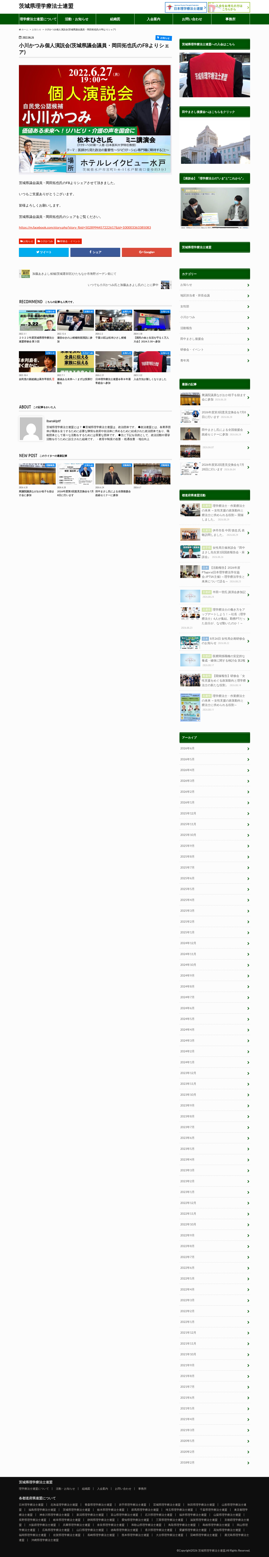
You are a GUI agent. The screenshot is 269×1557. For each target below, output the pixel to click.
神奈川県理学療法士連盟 (55, 1514)
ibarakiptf (53, 421)
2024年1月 (187, 1062)
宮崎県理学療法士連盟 (204, 1535)
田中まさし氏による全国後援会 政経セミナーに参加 (222, 432)
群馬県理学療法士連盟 (145, 1509)
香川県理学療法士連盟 (158, 1530)
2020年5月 (187, 1440)
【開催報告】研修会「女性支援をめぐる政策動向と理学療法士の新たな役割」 (224, 680)
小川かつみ (46, 241)
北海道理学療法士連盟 (64, 1504)
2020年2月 (187, 1451)
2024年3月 (187, 1040)
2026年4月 (187, 770)
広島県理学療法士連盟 (56, 1530)
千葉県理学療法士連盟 (213, 1509)
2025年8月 (187, 856)
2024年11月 (188, 954)
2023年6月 (187, 1137)
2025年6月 (187, 878)
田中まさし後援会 (192, 338)
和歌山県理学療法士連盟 (146, 1524)
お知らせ (28, 241)
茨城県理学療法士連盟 (46, 5)
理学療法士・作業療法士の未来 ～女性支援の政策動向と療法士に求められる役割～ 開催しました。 (223, 512)
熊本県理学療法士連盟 (135, 1535)
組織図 (115, 19)
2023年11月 (188, 1083)
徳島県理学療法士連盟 (124, 1530)
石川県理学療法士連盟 (158, 1514)
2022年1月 (187, 1322)
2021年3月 (187, 1430)
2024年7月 (187, 997)
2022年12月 (188, 1203)
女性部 (184, 306)
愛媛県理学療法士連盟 (193, 1530)
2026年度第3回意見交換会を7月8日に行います (224, 414)
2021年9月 (187, 1365)
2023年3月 (187, 1170)
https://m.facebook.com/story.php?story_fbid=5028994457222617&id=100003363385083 (85, 227)
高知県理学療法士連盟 (227, 1530)
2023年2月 (187, 1181)
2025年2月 (187, 921)
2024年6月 (187, 1008)
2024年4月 (187, 1029)
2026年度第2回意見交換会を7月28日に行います (223, 467)
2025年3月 (187, 910)
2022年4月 (187, 1289)
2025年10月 (188, 835)
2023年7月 (187, 1127)
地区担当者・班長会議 (195, 295)
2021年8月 (187, 1376)
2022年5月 (187, 1278)
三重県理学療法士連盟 (169, 1519)
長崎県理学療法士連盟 (101, 1535)
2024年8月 (187, 986)
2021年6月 (187, 1397)
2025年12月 (188, 813)
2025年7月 (187, 867)
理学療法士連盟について (38, 19)
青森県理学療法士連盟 (98, 1504)
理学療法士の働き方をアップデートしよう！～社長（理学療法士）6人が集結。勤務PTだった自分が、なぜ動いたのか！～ (213, 618)
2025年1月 (187, 932)
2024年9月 (187, 975)
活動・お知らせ (76, 19)
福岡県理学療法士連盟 (32, 1535)
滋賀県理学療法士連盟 (204, 1519)
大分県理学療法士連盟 (169, 1535)
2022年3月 (187, 1300)
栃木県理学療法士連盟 (110, 1509)
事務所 (230, 19)
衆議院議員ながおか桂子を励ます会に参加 (224, 397)
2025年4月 (187, 900)
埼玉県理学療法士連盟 (179, 1509)
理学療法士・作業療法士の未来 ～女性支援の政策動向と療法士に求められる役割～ (223, 702)
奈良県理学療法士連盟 (110, 1524)
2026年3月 (187, 780)
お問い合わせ (192, 19)
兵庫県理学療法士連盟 (76, 1524)
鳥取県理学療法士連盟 (182, 1524)
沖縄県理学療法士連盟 (45, 1540)
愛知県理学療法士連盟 (135, 1519)
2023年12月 (188, 1073)
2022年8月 (187, 1246)
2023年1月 (187, 1192)
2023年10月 (188, 1094)
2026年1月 (187, 802)
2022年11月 (188, 1213)
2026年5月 (187, 759)
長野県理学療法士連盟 (32, 1519)
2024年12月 (188, 943)
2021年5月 (187, 1408)
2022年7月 (187, 1257)
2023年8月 (187, 1116)
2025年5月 (187, 889)
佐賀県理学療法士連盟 (66, 1535)
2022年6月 (187, 1267)
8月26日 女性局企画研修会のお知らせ (223, 641)
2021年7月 (187, 1386)
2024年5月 (187, 1019)
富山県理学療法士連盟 (124, 1514)
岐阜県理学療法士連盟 (66, 1519)
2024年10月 (188, 964)
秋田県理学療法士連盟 (201, 1504)
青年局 (184, 360)
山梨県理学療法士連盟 (227, 1514)
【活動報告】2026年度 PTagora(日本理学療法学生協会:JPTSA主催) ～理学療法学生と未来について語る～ (223, 574)
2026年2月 (187, 791)
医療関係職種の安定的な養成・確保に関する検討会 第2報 (223, 660)
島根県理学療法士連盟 (216, 1524)
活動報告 (186, 328)
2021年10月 (188, 1354)
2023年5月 (187, 1148)
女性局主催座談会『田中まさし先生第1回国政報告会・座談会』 (223, 552)
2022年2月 (187, 1311)
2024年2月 (187, 1051)
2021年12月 (188, 1332)
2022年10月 (188, 1224)
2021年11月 (188, 1343)
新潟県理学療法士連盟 (90, 1514)
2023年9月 (187, 1105)
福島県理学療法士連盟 (42, 1509)
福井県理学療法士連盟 (193, 1514)
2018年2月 (187, 1462)
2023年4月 (187, 1159)
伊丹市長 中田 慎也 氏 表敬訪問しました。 (223, 532)
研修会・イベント (70, 241)
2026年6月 (187, 748)
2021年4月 (187, 1419)
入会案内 (153, 19)
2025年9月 (187, 845)
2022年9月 (187, 1235)
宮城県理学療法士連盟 (167, 1504)
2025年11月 (188, 824)
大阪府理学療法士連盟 (42, 1524)
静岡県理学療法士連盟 (101, 1519)
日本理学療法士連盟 (31, 1504)
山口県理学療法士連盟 (90, 1530)
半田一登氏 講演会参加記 (224, 594)
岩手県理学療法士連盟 (132, 1504)
